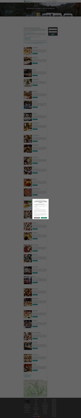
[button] (40, 208)
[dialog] (40, 209)
